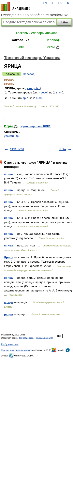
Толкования (19, 40)
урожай (9, 135)
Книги (20, 47)
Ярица (8, 257)
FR (67, 3)
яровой (43, 92)
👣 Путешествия (9, 344)
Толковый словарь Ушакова (37, 33)
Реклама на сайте (44, 338)
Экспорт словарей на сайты (15, 350)
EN (45, 3)
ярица (8, 174)
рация (8, 314)
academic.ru (15, 6)
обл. (37, 88)
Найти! (64, 22)
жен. (30, 88)
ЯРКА (62, 149)
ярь (25, 98)
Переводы (53, 40)
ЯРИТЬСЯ (17, 149)
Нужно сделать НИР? (35, 126)
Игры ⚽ (53, 47)
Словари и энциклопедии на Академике (34, 15)
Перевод (28, 73)
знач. (59, 92)
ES (60, 3)
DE (52, 3)
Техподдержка (26, 338)
